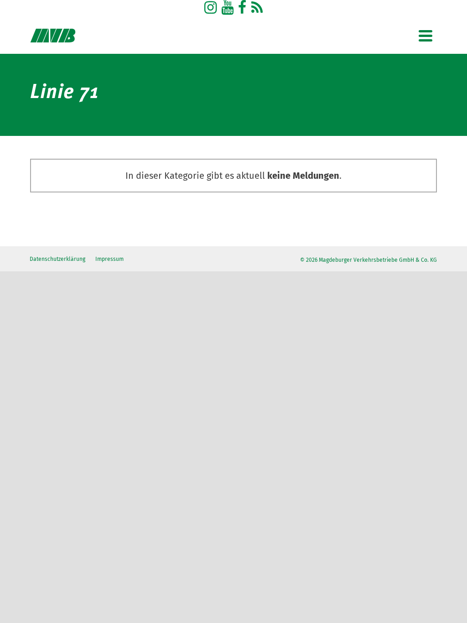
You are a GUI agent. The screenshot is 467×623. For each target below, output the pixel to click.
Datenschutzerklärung (57, 259)
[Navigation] (425, 35)
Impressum (109, 259)
